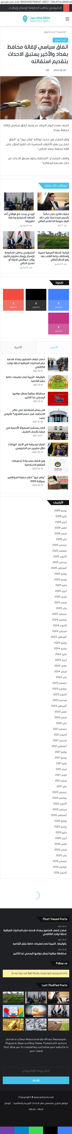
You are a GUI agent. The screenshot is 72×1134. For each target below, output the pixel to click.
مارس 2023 (61, 712)
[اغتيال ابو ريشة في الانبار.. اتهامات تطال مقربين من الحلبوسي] (58, 449)
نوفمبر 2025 (59, 551)
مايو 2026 (61, 516)
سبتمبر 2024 (59, 631)
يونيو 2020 (60, 826)
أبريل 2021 (61, 769)
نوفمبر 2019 (60, 867)
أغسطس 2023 (59, 706)
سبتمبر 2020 (60, 809)
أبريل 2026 (61, 522)
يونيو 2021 (61, 757)
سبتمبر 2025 (60, 562)
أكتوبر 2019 (60, 872)
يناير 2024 (61, 677)
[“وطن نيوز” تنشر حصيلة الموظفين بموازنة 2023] (58, 482)
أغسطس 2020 (59, 815)
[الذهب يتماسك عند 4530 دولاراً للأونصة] (13, 1024)
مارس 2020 (61, 844)
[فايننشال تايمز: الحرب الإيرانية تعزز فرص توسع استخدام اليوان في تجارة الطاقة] (36, 1011)
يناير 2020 (61, 855)
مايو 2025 (61, 585)
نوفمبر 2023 (59, 689)
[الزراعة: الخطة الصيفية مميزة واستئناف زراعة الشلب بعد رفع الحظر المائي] (53, 240)
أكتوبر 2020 (60, 803)
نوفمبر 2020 (59, 798)
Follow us (61, 963)
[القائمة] (67, 20)
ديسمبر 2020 (59, 792)
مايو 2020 (61, 832)
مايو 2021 (61, 763)
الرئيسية (62, 32)
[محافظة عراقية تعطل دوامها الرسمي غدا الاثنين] (58, 399)
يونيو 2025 (60, 579)
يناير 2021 (62, 786)
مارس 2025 (61, 597)
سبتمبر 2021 (60, 740)
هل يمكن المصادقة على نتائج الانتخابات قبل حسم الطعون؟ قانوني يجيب (24, 414)
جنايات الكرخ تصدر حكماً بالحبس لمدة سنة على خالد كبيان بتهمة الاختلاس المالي (53, 217)
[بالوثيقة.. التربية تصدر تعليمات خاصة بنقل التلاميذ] (58, 382)
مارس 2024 (60, 666)
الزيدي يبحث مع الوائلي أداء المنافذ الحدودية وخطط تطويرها (19, 217)
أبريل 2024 (61, 660)
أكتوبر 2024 (60, 625)
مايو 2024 (61, 654)
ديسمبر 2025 (59, 545)
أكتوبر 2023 (60, 694)
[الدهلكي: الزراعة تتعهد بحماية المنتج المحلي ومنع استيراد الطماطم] (58, 1024)
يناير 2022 (61, 723)
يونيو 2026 (60, 510)
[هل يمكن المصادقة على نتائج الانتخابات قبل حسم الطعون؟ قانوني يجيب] (58, 415)
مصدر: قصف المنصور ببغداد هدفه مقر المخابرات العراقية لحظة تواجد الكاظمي (26, 363)
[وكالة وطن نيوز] (36, 19)
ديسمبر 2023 (59, 683)
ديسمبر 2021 (60, 729)
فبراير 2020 (60, 849)
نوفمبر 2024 (59, 620)
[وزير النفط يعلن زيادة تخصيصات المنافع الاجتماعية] (58, 466)
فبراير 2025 (60, 602)
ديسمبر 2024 (59, 614)
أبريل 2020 (61, 838)
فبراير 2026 (60, 533)
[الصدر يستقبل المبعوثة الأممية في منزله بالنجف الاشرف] (58, 433)
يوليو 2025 (60, 574)
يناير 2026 (61, 539)
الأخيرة (18, 347)
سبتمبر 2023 (60, 700)
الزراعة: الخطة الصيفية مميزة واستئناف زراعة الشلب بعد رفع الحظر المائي (53, 256)
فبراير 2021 (61, 780)
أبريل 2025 (61, 591)
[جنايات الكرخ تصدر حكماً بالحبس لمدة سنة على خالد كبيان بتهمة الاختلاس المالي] (53, 201)
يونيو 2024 (60, 648)
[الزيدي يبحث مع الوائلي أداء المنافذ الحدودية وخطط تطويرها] (19, 201)
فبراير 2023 (60, 717)
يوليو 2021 (61, 752)
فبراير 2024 (60, 671)
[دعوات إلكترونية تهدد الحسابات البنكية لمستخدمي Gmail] (13, 1011)
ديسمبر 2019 (60, 861)
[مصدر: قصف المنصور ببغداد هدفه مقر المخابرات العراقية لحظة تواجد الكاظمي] (58, 364)
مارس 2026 (61, 528)
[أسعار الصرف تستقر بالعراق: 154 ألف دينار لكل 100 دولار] (36, 1024)
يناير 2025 (61, 608)
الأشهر (54, 347)
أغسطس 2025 (59, 568)
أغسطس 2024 (59, 637)
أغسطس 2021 (59, 746)
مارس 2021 (61, 775)
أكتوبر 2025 (60, 556)
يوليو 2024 (60, 643)
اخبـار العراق (49, 32)
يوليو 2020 (60, 821)
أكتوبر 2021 (60, 735)
